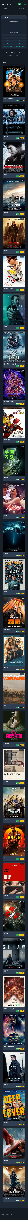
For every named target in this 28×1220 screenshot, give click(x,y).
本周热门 (10, 55)
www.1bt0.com (20, 35)
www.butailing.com (14, 24)
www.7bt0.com (20, 43)
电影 (7, 52)
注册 (24, 4)
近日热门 (20, 52)
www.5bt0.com (20, 40)
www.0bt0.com (8, 35)
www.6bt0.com (8, 43)
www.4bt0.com (8, 40)
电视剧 (13, 52)
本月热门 (17, 55)
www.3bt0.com (20, 38)
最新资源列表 (21, 8)
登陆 (19, 4)
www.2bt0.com (8, 38)
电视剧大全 (13, 8)
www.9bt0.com (20, 46)
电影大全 (6, 8)
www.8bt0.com (8, 46)
